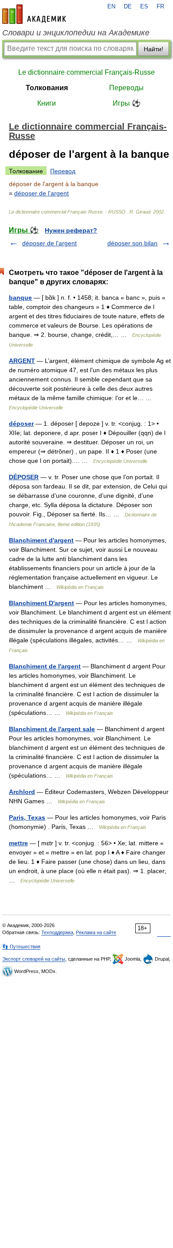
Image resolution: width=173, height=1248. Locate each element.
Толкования (47, 88)
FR (160, 7)
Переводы (126, 88)
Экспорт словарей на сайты (33, 959)
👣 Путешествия (21, 946)
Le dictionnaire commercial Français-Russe (86, 72)
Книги (46, 103)
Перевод (62, 171)
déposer (21, 423)
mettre (18, 843)
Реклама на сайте (96, 932)
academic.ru (34, 14)
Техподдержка (57, 932)
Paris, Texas (27, 817)
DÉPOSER (24, 477)
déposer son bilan (132, 243)
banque (20, 297)
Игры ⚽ (127, 103)
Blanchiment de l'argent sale (52, 729)
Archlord (22, 791)
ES (144, 7)
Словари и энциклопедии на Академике (75, 32)
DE (128, 7)
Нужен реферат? (71, 230)
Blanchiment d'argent (41, 540)
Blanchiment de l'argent (45, 666)
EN (111, 7)
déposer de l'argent (41, 193)
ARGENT (22, 360)
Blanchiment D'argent (41, 603)
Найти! (153, 49)
